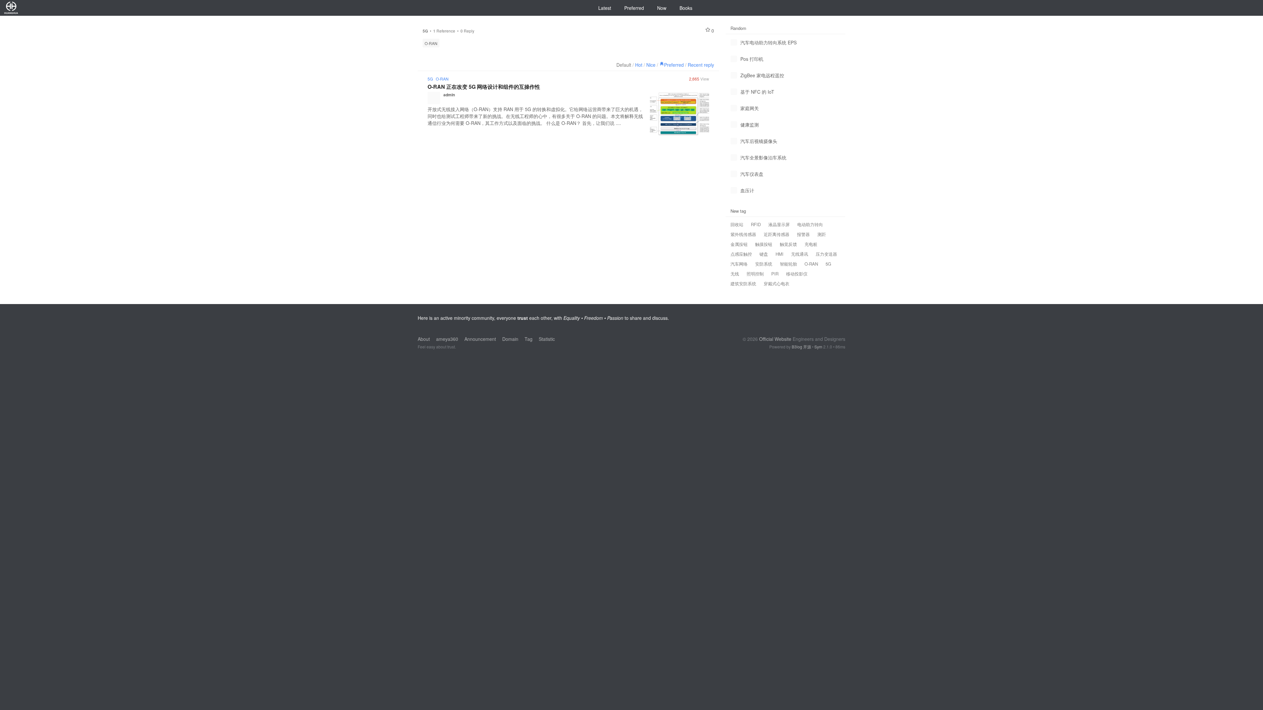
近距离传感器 (776, 234)
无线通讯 (799, 254)
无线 (735, 274)
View (699, 79)
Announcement (480, 339)
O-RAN (431, 43)
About (424, 339)
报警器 (803, 234)
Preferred (634, 8)
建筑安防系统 (743, 283)
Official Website (775, 339)
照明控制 (755, 274)
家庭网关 (749, 108)
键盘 (763, 254)
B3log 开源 (801, 346)
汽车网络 (739, 264)
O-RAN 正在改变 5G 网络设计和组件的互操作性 (484, 86)
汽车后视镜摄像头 (758, 141)
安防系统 (763, 264)
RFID (756, 224)
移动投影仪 (796, 274)
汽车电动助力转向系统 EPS (768, 42)
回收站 (737, 224)
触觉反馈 (788, 244)
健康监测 (749, 124)
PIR (775, 274)
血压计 (747, 190)
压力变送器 (826, 254)
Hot (638, 64)
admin (449, 95)
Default (623, 64)
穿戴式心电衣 (776, 283)
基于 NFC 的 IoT (757, 91)
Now (661, 8)
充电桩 (811, 244)
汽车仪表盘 (751, 174)
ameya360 (447, 339)
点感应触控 (741, 254)
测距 (821, 234)
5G (430, 79)
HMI (779, 254)
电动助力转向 (810, 224)
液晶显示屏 (779, 224)
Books (686, 8)
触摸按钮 (763, 244)
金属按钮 (739, 244)
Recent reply (701, 64)
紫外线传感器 (743, 234)
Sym (818, 346)
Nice (651, 64)
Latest (604, 8)
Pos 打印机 (751, 59)
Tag (528, 339)
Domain (510, 339)
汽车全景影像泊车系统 (763, 157)
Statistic (547, 339)
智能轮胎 (788, 264)
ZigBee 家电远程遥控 (762, 75)
